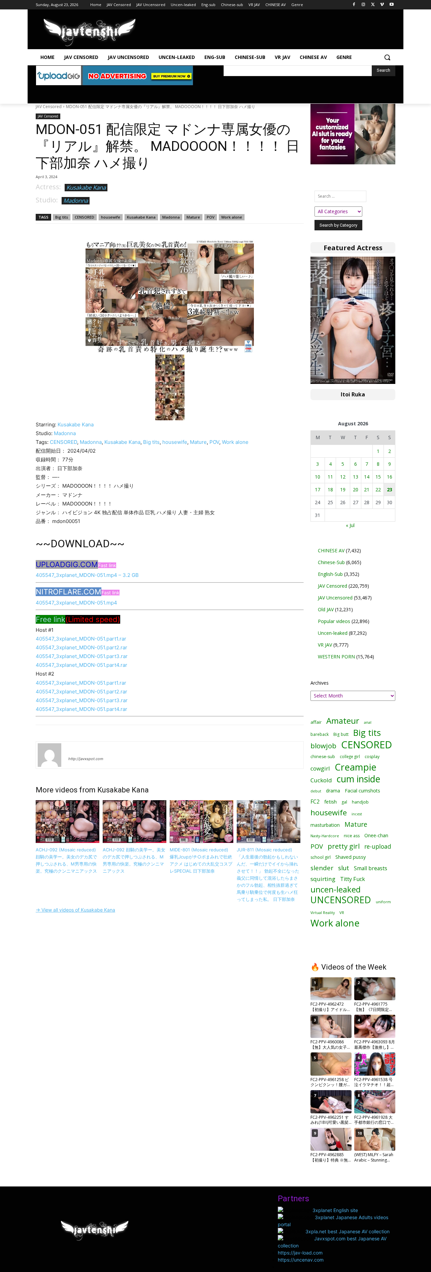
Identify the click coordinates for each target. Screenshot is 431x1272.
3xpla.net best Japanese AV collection (347, 1231)
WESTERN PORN (336, 656)
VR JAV (325, 645)
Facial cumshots (362, 790)
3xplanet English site (335, 1210)
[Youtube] (391, 5)
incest (357, 813)
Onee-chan (376, 835)
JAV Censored (49, 106)
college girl (350, 756)
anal (367, 722)
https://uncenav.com (301, 1260)
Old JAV (326, 609)
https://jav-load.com (300, 1252)
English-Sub (330, 574)
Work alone (231, 217)
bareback (319, 734)
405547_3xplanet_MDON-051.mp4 (76, 602)
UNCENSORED (340, 900)
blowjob (323, 745)
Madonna (75, 200)
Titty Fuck (352, 879)
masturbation (325, 825)
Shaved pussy (350, 857)
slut (343, 867)
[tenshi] (49, 755)
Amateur (342, 720)
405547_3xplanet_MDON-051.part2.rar (81, 647)
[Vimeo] (382, 5)
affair (316, 722)
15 (378, 477)
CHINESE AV (331, 550)
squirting (322, 878)
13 (355, 477)
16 (389, 477)
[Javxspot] (89, 32)
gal (344, 802)
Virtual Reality (322, 912)
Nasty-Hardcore (324, 835)
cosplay (372, 756)
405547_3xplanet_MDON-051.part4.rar (81, 665)
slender (321, 868)
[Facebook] (354, 5)
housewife (110, 217)
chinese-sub (322, 756)
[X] (373, 5)
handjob (360, 802)
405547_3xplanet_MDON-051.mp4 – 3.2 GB (87, 575)
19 (342, 489)
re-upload (377, 846)
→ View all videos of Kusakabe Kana (75, 910)
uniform (383, 901)
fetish (330, 801)
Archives (319, 683)
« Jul (350, 525)
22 (378, 489)
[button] (387, 57)
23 (389, 489)
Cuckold (321, 780)
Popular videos (334, 621)
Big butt (341, 734)
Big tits (61, 217)
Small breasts (370, 868)
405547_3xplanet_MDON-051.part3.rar (82, 656)
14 (366, 477)
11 (330, 477)
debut (315, 791)
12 (342, 477)
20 (355, 489)
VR (341, 912)
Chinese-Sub (331, 562)
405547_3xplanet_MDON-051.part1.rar (81, 638)
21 (366, 489)
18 (330, 489)
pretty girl (344, 846)
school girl (320, 857)
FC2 (315, 801)
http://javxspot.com (85, 758)
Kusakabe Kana (86, 187)
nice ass (352, 836)
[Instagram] (363, 5)
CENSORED (84, 217)
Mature (193, 217)
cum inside (358, 778)
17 (317, 489)
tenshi (76, 749)
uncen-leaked (335, 889)
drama (333, 790)
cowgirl (320, 768)
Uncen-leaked (332, 633)
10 (317, 477)
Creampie (355, 767)
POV (210, 217)
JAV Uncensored (335, 597)
